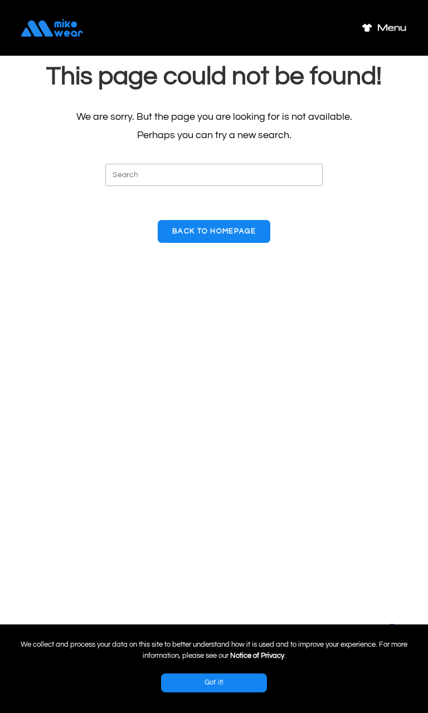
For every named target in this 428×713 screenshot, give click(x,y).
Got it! (214, 682)
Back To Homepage (214, 231)
